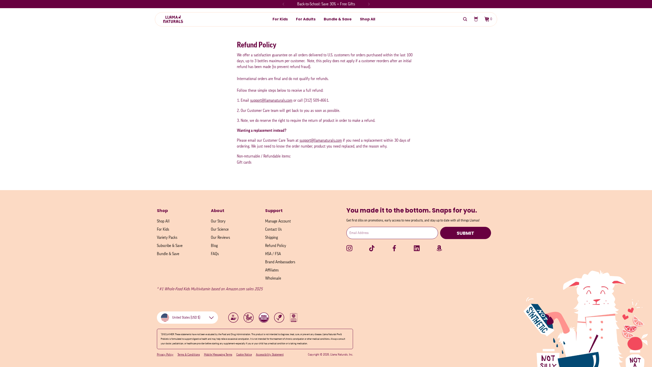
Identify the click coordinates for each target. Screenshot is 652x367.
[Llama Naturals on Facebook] (394, 248)
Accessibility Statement (270, 354)
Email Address (359, 233)
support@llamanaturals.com (271, 100)
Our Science (220, 229)
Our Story (218, 221)
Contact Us (273, 229)
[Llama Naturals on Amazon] (439, 248)
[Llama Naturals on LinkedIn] (417, 248)
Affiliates (272, 270)
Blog (214, 246)
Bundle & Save (168, 254)
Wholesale (273, 278)
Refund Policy (275, 246)
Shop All (163, 221)
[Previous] (283, 4)
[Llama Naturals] (173, 19)
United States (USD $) (186, 317)
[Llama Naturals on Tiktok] (372, 248)
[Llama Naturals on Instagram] (349, 248)
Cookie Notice (244, 354)
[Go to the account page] (475, 19)
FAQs (215, 254)
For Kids (163, 229)
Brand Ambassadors (280, 262)
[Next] (368, 4)
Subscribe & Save (170, 246)
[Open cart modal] (486, 19)
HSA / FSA (273, 254)
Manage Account (278, 221)
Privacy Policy (165, 354)
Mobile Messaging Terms (218, 354)
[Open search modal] (465, 19)
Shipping (271, 237)
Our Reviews (220, 237)
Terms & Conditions (189, 354)
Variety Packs (167, 237)
